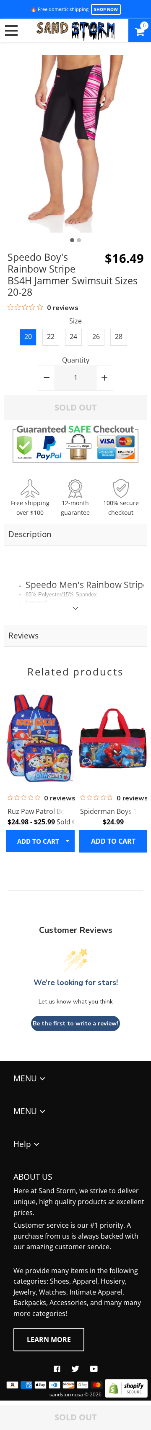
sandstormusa (66, 1394)
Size (75, 321)
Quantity (75, 360)
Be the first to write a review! (75, 1023)
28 (118, 336)
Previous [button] (16, 743)
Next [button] (134, 743)
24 (73, 336)
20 (28, 336)
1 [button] (72, 240)
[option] (76, 144)
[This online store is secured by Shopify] (126, 1395)
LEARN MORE (49, 1339)
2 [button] (79, 240)
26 (96, 336)
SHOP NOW (106, 9)
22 (51, 336)
